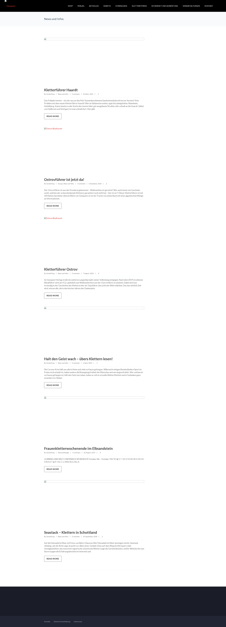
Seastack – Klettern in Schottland (70, 532)
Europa (60, 184)
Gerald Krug (50, 94)
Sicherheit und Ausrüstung (164, 6)
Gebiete (107, 6)
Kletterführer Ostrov (61, 269)
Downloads (121, 6)
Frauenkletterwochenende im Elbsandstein (78, 448)
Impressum (78, 622)
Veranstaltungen (191, 6)
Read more (53, 116)
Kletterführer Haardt (61, 90)
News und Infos (63, 94)
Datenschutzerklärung (62, 622)
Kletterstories (139, 6)
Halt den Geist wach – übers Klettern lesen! (78, 359)
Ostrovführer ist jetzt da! (64, 179)
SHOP (70, 6)
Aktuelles (94, 6)
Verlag (80, 6)
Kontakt (209, 6)
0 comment (76, 94)
